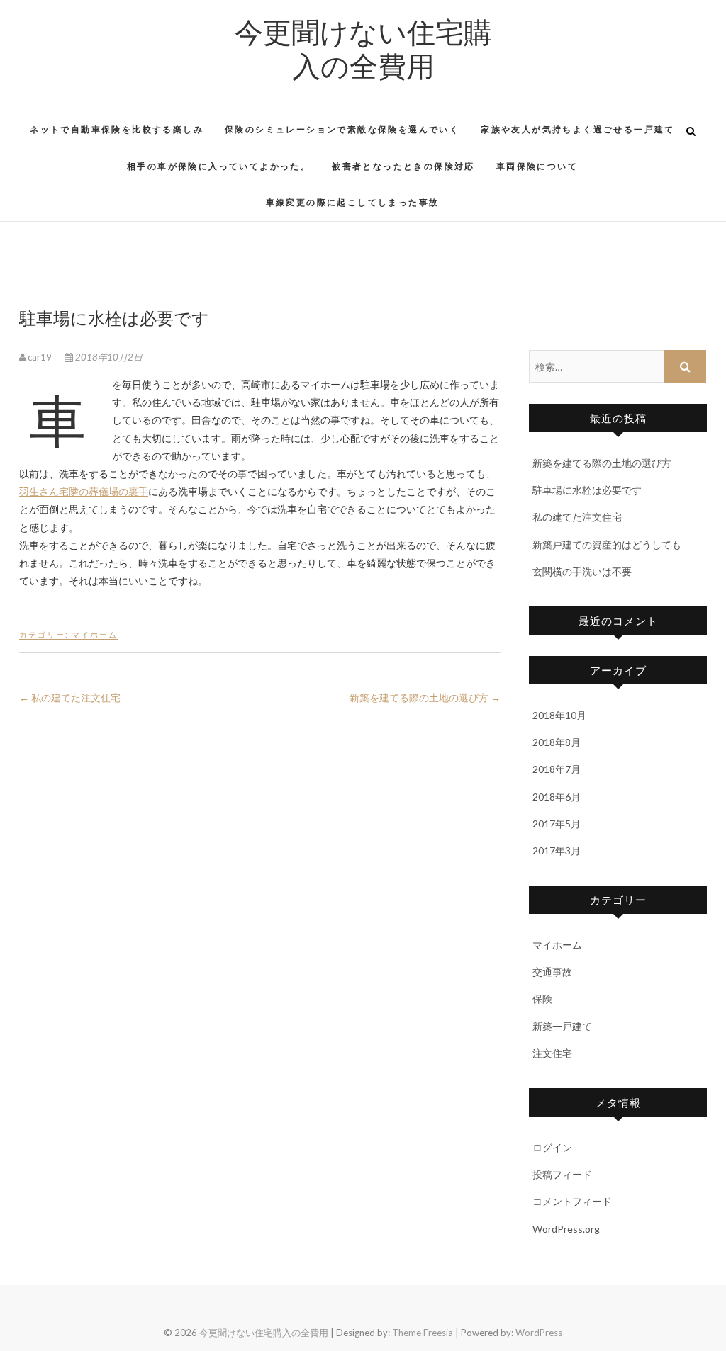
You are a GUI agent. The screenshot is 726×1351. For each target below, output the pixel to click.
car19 (40, 357)
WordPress (538, 1332)
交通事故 (552, 972)
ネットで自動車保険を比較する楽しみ (116, 129)
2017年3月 (556, 850)
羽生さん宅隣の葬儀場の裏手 (83, 491)
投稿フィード (562, 1174)
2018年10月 (559, 715)
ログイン (552, 1147)
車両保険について (537, 166)
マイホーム (95, 634)
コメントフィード (572, 1201)
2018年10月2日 (108, 357)
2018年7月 (556, 769)
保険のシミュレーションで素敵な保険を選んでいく (342, 129)
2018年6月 (556, 797)
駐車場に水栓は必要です (587, 490)
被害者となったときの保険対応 (403, 166)
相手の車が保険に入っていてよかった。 (219, 166)
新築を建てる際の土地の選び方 (425, 697)
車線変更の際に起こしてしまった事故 (353, 202)
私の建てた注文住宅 (70, 697)
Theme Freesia (422, 1332)
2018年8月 (556, 742)
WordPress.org (566, 1229)
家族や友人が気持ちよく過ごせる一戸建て (578, 129)
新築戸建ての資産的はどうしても (606, 544)
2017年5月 (556, 824)
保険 (542, 999)
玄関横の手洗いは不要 (582, 571)
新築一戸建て (562, 1026)
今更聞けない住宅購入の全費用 (363, 48)
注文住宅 (552, 1053)
